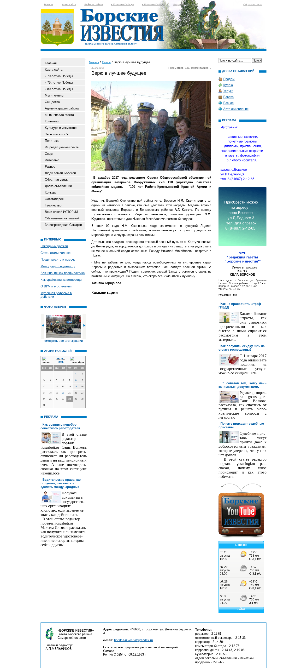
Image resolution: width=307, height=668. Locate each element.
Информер (179, 4)
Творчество (53, 205)
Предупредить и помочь (58, 259)
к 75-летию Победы (122, 4)
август (61, 358)
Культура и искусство (61, 128)
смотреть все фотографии (63, 341)
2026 (61, 362)
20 (63, 392)
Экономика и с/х (56, 134)
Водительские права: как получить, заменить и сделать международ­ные (61, 483)
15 (76, 386)
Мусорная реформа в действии (56, 294)
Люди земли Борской (60, 173)
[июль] (46, 360)
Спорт (49, 153)
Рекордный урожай (54, 246)
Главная (48, 4)
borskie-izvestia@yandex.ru (133, 640)
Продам (229, 79)
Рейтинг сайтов (93, 4)
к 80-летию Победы (153, 4)
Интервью (52, 160)
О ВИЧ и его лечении (56, 286)
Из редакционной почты (62, 147)
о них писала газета (59, 115)
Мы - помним (54, 95)
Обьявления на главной (62, 218)
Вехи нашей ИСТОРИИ (61, 212)
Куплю (228, 85)
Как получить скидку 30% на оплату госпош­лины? (241, 347)
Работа (228, 97)
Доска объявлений (58, 186)
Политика (52, 141)
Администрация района (62, 108)
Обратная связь (252, 4)
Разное (50, 166)
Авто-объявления (235, 109)
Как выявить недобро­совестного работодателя (60, 426)
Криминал (52, 121)
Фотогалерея (54, 199)
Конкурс (51, 192)
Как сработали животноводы (61, 279)
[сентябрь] (77, 360)
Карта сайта (69, 4)
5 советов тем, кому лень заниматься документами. (242, 384)
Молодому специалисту (58, 266)
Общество (52, 102)
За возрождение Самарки (63, 225)
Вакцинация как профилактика (63, 273)
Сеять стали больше (56, 253)
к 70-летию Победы (59, 76)
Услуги (228, 91)
